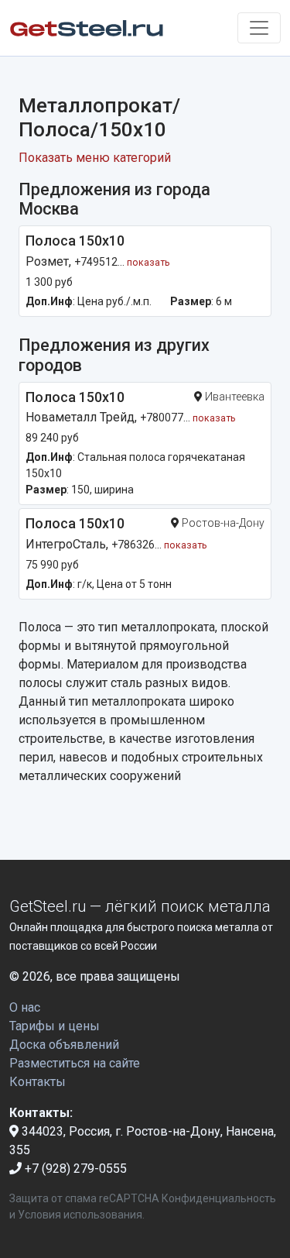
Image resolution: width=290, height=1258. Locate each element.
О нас (24, 1007)
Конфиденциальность (219, 1198)
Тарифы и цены (54, 1026)
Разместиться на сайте (74, 1063)
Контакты (37, 1081)
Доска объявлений (64, 1044)
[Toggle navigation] (259, 27)
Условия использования (80, 1214)
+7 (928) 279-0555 (74, 1168)
